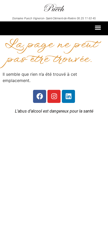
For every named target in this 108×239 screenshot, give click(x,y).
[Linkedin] (68, 96)
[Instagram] (54, 96)
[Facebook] (39, 96)
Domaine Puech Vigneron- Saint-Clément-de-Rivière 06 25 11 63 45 (54, 18)
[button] (98, 28)
